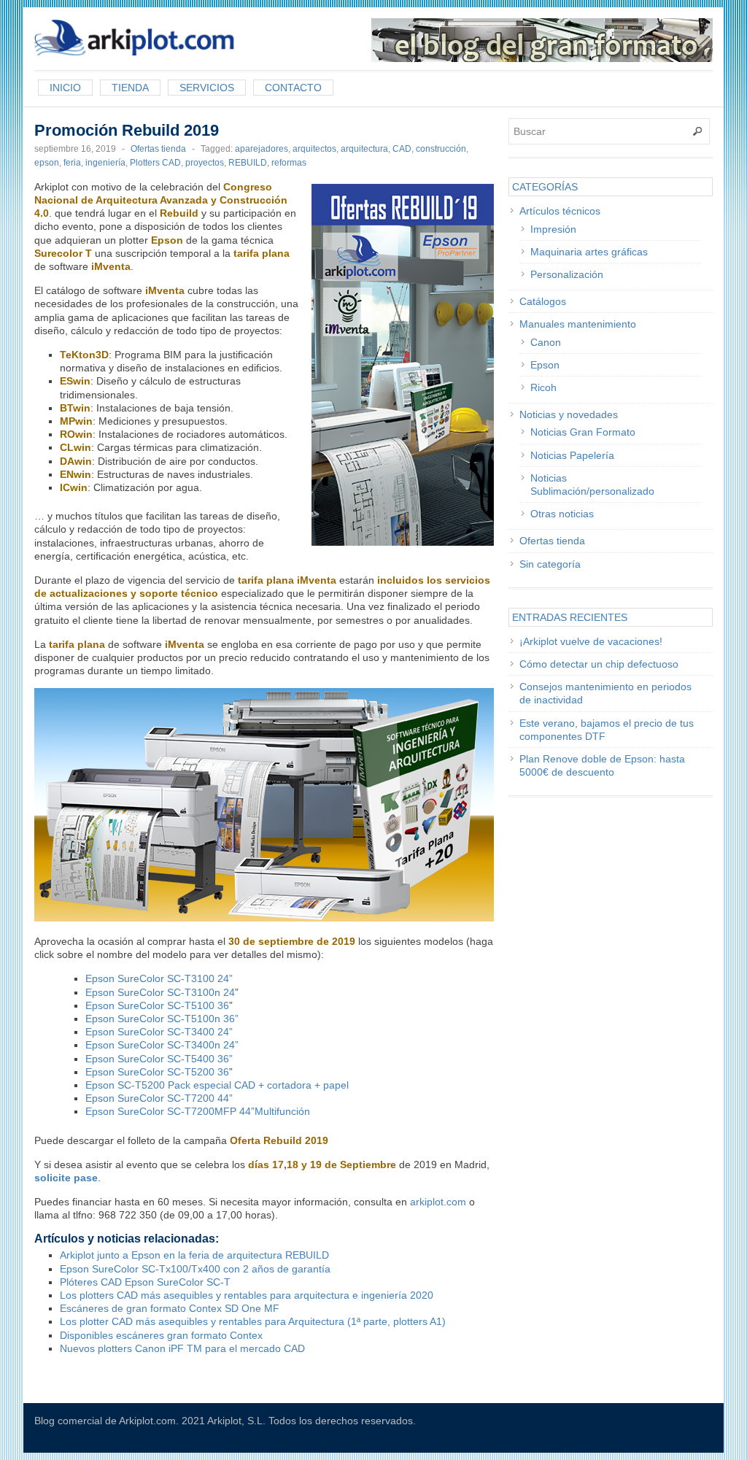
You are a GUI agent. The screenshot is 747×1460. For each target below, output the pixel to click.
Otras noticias (562, 514)
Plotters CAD (155, 163)
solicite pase (66, 1177)
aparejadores (261, 149)
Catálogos (542, 301)
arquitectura (364, 149)
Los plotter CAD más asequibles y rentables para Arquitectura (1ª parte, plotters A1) (253, 1321)
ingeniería (105, 163)
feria (72, 163)
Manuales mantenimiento (577, 324)
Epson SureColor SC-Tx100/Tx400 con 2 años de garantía (195, 1269)
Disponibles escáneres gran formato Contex (161, 1335)
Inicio (65, 87)
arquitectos (314, 149)
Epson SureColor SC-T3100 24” (159, 978)
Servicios (206, 87)
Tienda (130, 87)
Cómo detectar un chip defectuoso (598, 664)
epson (46, 163)
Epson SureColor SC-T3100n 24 (160, 992)
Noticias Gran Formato (582, 432)
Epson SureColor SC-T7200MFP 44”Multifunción (197, 1111)
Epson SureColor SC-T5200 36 (157, 1072)
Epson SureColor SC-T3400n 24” (162, 1045)
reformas (288, 163)
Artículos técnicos (559, 211)
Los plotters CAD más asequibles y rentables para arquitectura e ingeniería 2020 (246, 1295)
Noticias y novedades (568, 414)
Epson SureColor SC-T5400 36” (159, 1059)
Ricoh (543, 387)
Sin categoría (550, 564)
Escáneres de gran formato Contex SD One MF (169, 1308)
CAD (401, 149)
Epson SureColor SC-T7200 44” (159, 1098)
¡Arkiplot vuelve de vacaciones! (590, 641)
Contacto (293, 87)
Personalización (566, 274)
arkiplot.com (438, 1202)
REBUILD (247, 163)
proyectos (204, 163)
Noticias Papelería (572, 455)
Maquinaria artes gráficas (589, 252)
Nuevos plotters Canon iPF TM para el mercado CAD (182, 1348)
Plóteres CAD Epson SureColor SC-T (145, 1282)
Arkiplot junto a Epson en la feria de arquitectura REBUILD (194, 1255)
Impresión (553, 229)
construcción (441, 149)
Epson (545, 365)
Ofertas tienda (158, 149)
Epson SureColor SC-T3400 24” (159, 1032)
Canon (545, 342)
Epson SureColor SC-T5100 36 (157, 1005)
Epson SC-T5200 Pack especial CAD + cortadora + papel (217, 1085)
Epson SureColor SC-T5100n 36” (162, 1018)
